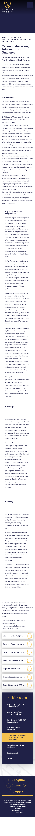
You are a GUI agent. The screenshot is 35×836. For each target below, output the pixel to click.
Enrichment (12, 753)
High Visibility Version (17, 804)
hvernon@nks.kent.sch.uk (15, 626)
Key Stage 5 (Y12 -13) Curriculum (16, 721)
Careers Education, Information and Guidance (17, 40)
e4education (26, 802)
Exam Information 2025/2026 (15, 746)
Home (4, 38)
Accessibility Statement (17, 806)
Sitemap (17, 808)
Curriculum (16, 38)
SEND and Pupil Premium (14, 729)
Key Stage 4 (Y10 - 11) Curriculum (15, 713)
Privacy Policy (17, 810)
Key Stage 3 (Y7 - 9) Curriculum (15, 705)
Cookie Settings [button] (18, 812)
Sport (9, 759)
